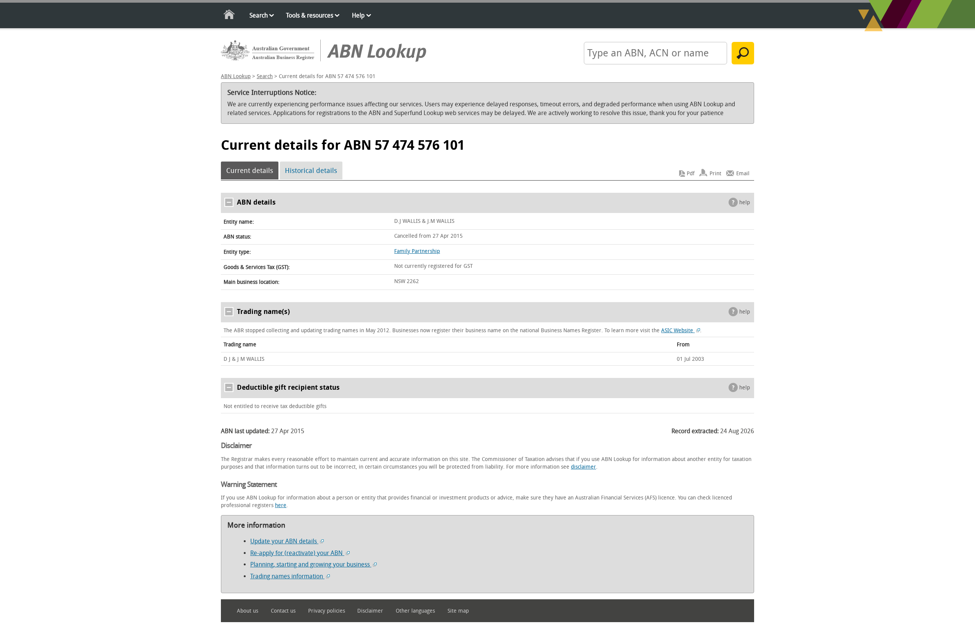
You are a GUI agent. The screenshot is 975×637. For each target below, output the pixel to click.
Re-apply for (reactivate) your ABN (297, 553)
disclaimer (583, 467)
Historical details (311, 170)
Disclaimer (370, 611)
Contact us (283, 611)
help (744, 202)
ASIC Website (678, 330)
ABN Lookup (236, 76)
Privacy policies (326, 611)
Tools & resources (309, 15)
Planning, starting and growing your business (310, 564)
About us (247, 611)
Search (258, 15)
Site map (458, 611)
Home (229, 16)
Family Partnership (417, 251)
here (280, 505)
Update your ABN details (284, 541)
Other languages (415, 611)
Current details (249, 170)
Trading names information (287, 576)
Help (358, 15)
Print (715, 173)
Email (743, 173)
